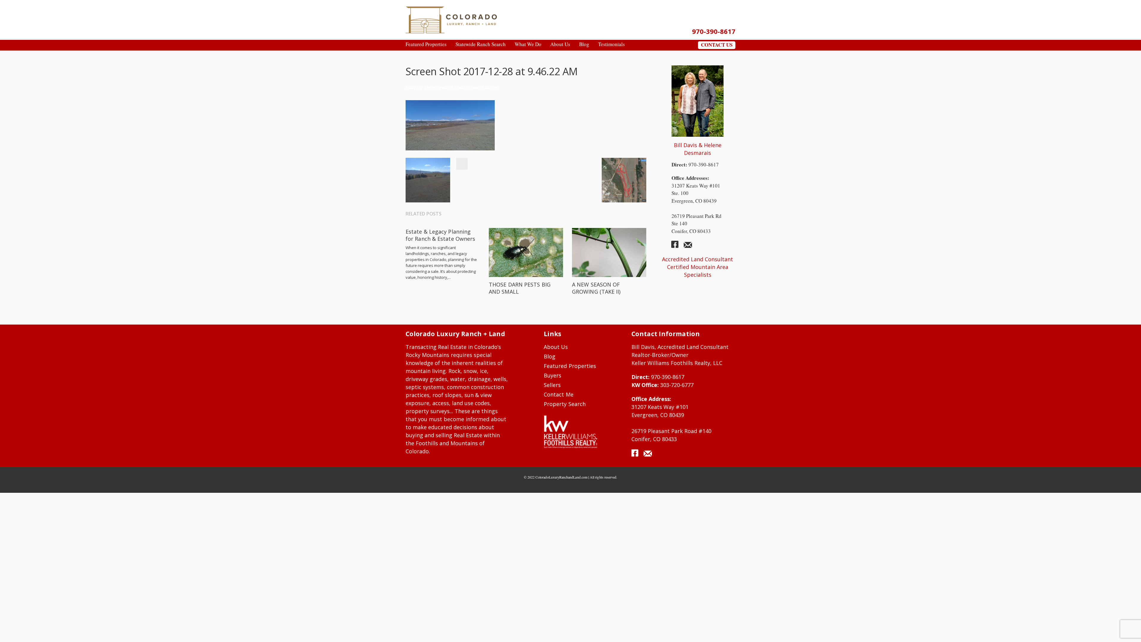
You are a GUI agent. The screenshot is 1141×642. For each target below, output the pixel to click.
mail (688, 247)
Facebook (462, 164)
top (1129, 630)
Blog (549, 356)
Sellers (552, 384)
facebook (677, 247)
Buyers (552, 375)
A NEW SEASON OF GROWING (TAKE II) (596, 288)
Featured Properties (570, 365)
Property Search (565, 403)
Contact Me (558, 394)
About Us (556, 346)
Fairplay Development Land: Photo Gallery (452, 87)
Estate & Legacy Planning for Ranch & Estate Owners (440, 235)
